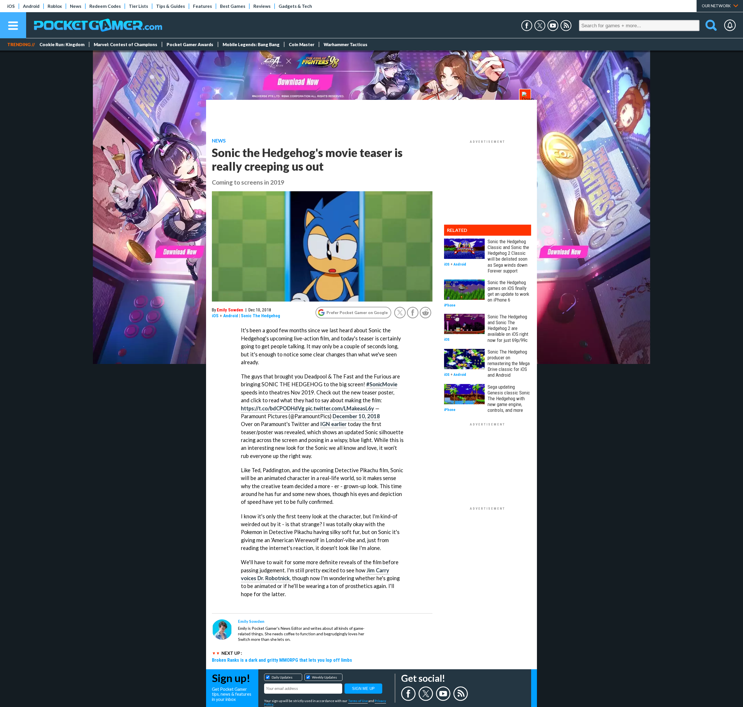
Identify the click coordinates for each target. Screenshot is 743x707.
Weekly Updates (324, 677)
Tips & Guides (170, 6)
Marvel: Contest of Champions (125, 44)
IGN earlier (333, 424)
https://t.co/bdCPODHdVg (272, 408)
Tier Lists (138, 6)
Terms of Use (358, 701)
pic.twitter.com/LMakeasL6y (340, 408)
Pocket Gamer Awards (190, 44)
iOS (11, 6)
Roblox (55, 6)
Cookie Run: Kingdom (61, 44)
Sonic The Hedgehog (260, 315)
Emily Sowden (230, 310)
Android (31, 6)
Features (202, 6)
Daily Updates (282, 677)
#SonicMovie (381, 384)
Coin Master (301, 44)
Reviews (261, 6)
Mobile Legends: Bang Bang (251, 44)
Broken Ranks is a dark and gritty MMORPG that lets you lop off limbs (282, 660)
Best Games (232, 6)
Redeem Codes (105, 6)
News (75, 6)
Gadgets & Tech (295, 6)
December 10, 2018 (356, 416)
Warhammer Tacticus (345, 44)
